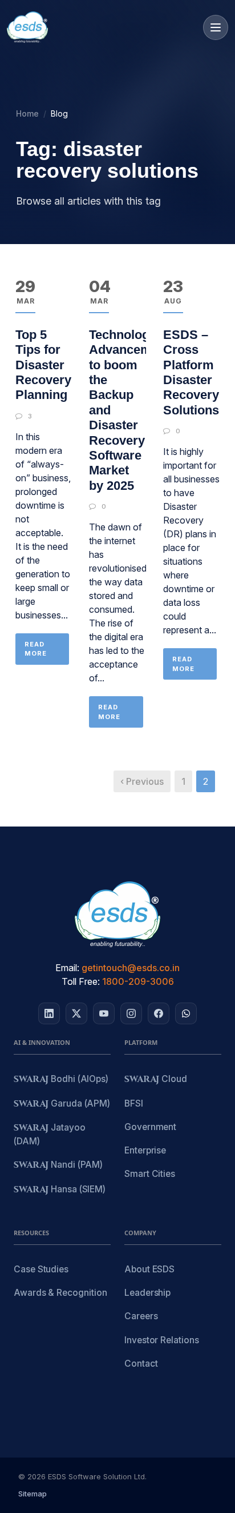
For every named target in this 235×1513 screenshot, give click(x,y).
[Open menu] (215, 27)
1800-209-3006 (138, 981)
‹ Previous (142, 781)
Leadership (147, 1292)
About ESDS (149, 1269)
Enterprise (145, 1150)
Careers (140, 1316)
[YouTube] (104, 1013)
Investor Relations (161, 1340)
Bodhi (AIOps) (61, 1079)
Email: (67, 967)
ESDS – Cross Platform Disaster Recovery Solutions (191, 372)
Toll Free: (81, 981)
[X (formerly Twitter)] (76, 1013)
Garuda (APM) (62, 1104)
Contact (140, 1363)
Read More (36, 649)
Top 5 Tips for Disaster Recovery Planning (43, 365)
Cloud (155, 1079)
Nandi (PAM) (58, 1165)
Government (150, 1126)
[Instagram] (131, 1013)
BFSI (133, 1103)
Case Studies (41, 1269)
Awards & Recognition (60, 1292)
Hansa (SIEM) (60, 1190)
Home (27, 113)
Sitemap (32, 1493)
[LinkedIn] (49, 1013)
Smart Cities (149, 1173)
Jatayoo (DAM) (50, 1134)
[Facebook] (158, 1013)
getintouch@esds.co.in (131, 967)
